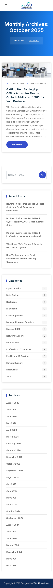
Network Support (14, 336)
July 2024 (11, 531)
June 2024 (11, 538)
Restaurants (12, 369)
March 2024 (12, 545)
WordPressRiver (41, 583)
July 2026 (11, 409)
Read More (17, 144)
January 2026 (13, 450)
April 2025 (11, 504)
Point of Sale (12, 342)
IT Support (11, 308)
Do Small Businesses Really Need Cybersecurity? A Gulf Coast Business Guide (25, 221)
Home (21, 41)
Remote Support (14, 363)
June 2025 (11, 491)
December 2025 (14, 457)
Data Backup (12, 295)
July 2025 (11, 484)
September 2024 (14, 518)
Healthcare (12, 302)
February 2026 (13, 443)
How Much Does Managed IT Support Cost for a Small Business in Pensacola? (25, 207)
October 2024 (13, 511)
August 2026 (12, 403)
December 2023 (14, 552)
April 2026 (11, 430)
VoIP (8, 376)
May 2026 (11, 423)
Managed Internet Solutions (20, 322)
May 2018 (11, 565)
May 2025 (11, 498)
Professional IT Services (18, 349)
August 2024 (12, 525)
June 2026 (11, 416)
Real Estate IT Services (18, 356)
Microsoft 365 (13, 329)
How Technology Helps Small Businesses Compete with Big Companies (21, 258)
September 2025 (14, 470)
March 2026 (12, 437)
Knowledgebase (14, 315)
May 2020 (11, 559)
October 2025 (13, 464)
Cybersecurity (13, 288)
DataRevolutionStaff (37, 83)
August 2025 (12, 477)
